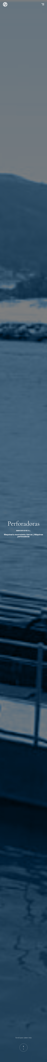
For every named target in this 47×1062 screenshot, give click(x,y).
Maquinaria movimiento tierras (18, 534)
